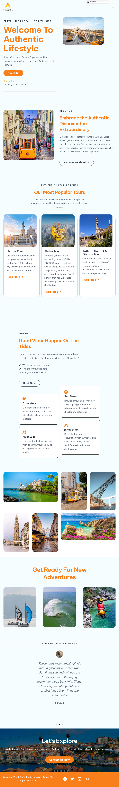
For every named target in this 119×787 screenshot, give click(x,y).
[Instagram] (79, 779)
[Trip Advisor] (87, 779)
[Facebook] (65, 779)
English (92, 2)
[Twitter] (72, 779)
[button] (4, 684)
